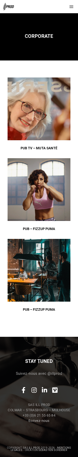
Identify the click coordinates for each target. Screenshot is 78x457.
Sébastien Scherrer (52, 450)
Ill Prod (34, 448)
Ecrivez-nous (39, 420)
